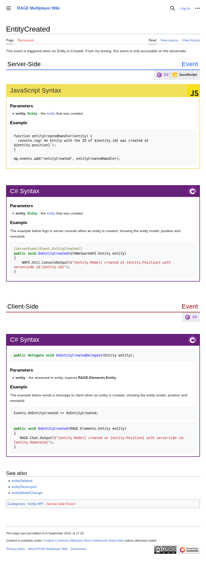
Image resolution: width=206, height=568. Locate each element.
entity (51, 113)
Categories (16, 504)
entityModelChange (27, 493)
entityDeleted (22, 481)
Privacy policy (15, 549)
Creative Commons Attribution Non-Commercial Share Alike (83, 540)
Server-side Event (61, 504)
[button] (8, 8)
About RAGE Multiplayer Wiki (48, 549)
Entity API (35, 504)
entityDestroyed (24, 487)
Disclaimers (79, 549)
